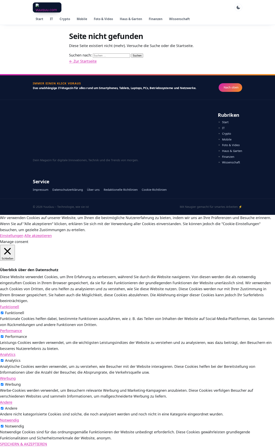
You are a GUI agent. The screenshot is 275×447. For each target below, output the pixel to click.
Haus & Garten (131, 19)
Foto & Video (103, 19)
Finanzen (155, 19)
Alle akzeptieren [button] (38, 235)
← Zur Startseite (83, 61)
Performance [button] (11, 330)
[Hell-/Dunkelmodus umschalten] (238, 7)
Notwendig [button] (9, 420)
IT (51, 19)
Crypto (65, 19)
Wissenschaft (179, 19)
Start (39, 19)
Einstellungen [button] (11, 235)
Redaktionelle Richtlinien (121, 190)
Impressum (40, 190)
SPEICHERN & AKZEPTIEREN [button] (23, 444)
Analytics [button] (8, 354)
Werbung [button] (8, 378)
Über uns (93, 190)
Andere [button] (6, 402)
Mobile (82, 19)
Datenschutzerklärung (67, 190)
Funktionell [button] (9, 306)
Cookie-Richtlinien (154, 190)
